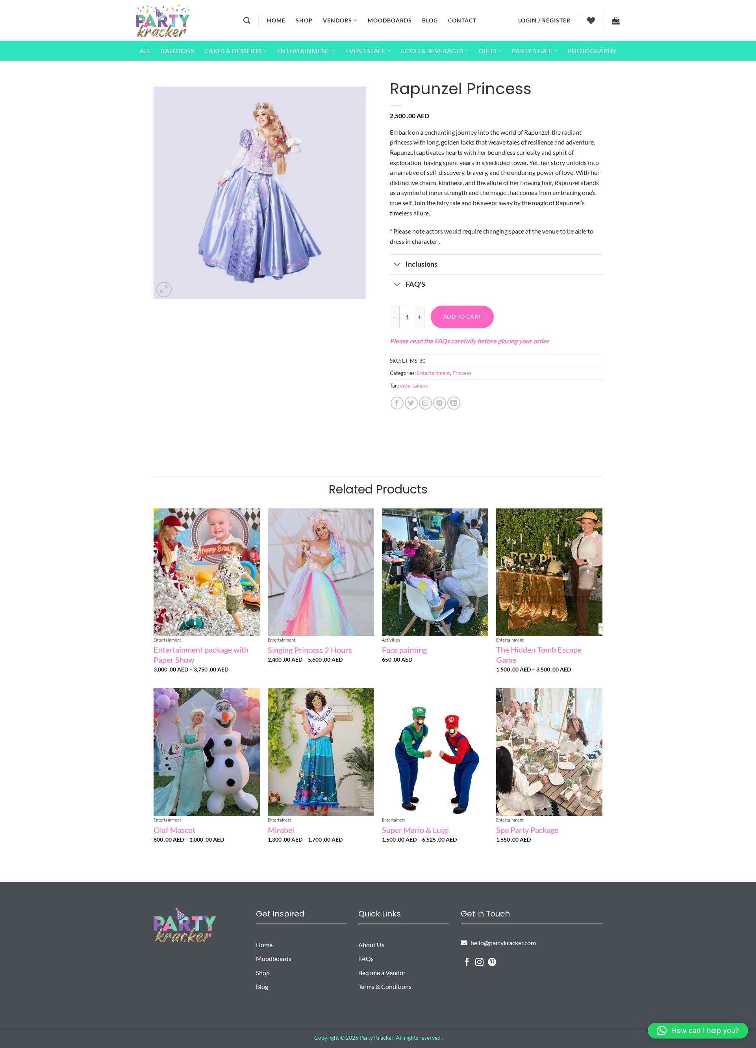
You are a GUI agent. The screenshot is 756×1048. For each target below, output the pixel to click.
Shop (304, 20)
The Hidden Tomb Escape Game (539, 654)
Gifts (488, 50)
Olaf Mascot (174, 830)
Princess (461, 373)
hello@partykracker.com (501, 942)
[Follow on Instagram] (479, 962)
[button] (544, 20)
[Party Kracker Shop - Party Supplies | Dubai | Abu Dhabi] (163, 21)
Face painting (404, 650)
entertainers (414, 385)
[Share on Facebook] (397, 403)
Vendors (337, 20)
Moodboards (390, 20)
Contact (462, 20)
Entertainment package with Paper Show (201, 654)
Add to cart (462, 316)
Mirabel (281, 830)
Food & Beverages (432, 50)
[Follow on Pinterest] (492, 962)
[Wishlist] (591, 20)
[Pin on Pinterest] (439, 403)
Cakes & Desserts (232, 50)
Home (276, 20)
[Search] (246, 21)
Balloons (177, 50)
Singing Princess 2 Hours (310, 650)
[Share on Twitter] (411, 403)
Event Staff (365, 50)
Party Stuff (532, 50)
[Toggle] (397, 265)
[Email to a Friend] (425, 403)
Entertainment (303, 50)
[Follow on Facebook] (467, 962)
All (144, 50)
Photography (592, 50)
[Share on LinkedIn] (453, 403)
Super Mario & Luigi (415, 830)
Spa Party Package (527, 830)
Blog (430, 20)
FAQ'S (415, 284)
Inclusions (421, 264)
